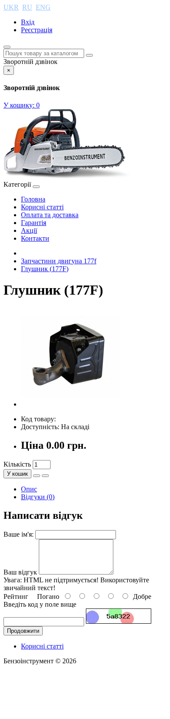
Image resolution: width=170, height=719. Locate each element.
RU (27, 7)
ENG (43, 7)
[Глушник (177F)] (70, 404)
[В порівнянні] (45, 475)
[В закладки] (36, 475)
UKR (11, 7)
